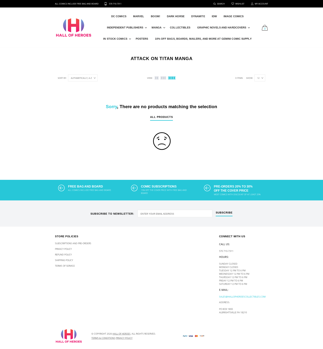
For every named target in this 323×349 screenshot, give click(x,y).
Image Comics (234, 16)
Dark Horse (175, 16)
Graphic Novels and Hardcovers (221, 27)
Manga (157, 27)
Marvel (138, 16)
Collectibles (180, 27)
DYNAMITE (198, 16)
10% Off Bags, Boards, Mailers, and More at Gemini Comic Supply (203, 38)
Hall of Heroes (121, 333)
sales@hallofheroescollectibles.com (242, 296)
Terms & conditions (103, 338)
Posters (142, 38)
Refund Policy (63, 254)
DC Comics (118, 16)
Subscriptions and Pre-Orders (73, 243)
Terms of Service (65, 265)
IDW (214, 16)
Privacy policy (124, 338)
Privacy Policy (63, 249)
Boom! (155, 16)
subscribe (224, 212)
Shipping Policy (64, 260)
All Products (161, 117)
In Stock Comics (115, 38)
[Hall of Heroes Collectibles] (70, 335)
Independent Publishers (125, 27)
